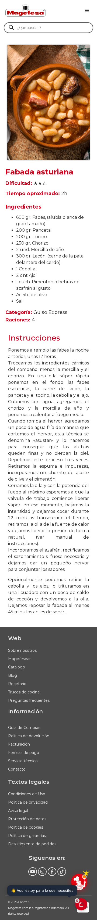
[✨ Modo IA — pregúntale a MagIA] (79, 882)
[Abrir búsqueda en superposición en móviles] (48, 27)
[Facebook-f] (52, 871)
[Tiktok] (61, 871)
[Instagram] (42, 871)
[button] (87, 10)
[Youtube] (32, 871)
